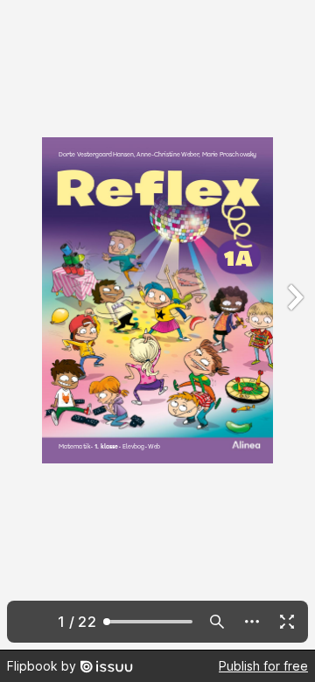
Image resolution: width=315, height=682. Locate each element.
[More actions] (252, 621)
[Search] (217, 621)
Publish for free (263, 665)
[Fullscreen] (287, 621)
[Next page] (294, 325)
